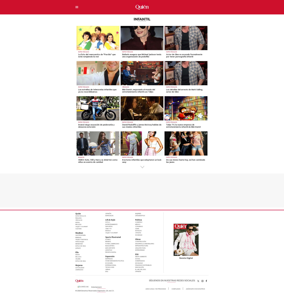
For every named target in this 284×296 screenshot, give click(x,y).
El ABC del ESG (140, 269)
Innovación (139, 267)
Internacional (110, 265)
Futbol (108, 239)
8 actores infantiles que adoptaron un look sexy (141, 161)
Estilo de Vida (80, 246)
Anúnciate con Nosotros (195, 289)
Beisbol (108, 241)
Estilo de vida (80, 261)
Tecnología (109, 267)
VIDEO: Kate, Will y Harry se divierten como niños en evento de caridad (97, 161)
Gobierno (138, 222)
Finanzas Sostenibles (143, 265)
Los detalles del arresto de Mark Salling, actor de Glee (184, 90)
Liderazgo (79, 270)
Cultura (78, 228)
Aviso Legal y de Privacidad (156, 289)
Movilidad (139, 263)
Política (138, 220)
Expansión (110, 256)
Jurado (78, 248)
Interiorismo (140, 250)
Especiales (109, 215)
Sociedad (138, 235)
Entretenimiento (111, 224)
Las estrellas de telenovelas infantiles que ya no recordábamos (97, 90)
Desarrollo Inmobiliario (144, 243)
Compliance (176, 289)
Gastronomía (80, 235)
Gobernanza (140, 261)
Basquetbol (110, 246)
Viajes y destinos (81, 239)
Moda (77, 222)
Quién (78, 213)
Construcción (140, 241)
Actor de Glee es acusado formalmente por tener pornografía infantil (184, 55)
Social (137, 259)
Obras (107, 269)
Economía (109, 263)
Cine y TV (108, 228)
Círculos (125, 87)
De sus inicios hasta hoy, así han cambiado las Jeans (185, 161)
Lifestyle (108, 250)
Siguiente (142, 167)
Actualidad (79, 267)
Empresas (109, 259)
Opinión (108, 213)
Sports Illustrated (113, 237)
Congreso (139, 226)
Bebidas (78, 237)
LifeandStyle (140, 215)
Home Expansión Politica (114, 261)
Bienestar (79, 244)
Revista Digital (110, 252)
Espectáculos (83, 52)
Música (108, 230)
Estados (138, 230)
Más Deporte (110, 248)
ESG (106, 271)
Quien (198, 281)
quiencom (204, 280)
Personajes (79, 241)
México (137, 224)
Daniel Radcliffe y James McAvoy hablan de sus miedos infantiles (141, 125)
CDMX (137, 228)
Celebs (77, 259)
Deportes (108, 226)
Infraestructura (141, 246)
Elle (77, 252)
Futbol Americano (112, 243)
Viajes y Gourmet (81, 226)
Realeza (81, 157)
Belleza (78, 224)
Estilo (107, 222)
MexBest (79, 233)
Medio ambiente (141, 256)
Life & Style (110, 220)
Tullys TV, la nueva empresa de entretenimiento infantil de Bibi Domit (183, 125)
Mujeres (79, 265)
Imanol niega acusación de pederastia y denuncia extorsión (96, 125)
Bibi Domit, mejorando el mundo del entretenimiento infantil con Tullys (138, 90)
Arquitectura (140, 248)
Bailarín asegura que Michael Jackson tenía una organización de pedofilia (141, 55)
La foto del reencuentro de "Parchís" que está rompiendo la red (97, 55)
